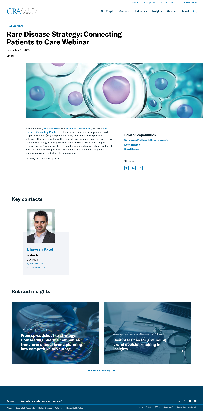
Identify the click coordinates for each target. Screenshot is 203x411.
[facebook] (184, 401)
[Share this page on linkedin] (133, 168)
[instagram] (195, 401)
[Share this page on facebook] (140, 168)
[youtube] (190, 401)
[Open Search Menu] (195, 11)
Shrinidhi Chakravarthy (79, 128)
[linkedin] (179, 401)
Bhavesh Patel (52, 128)
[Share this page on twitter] (126, 168)
